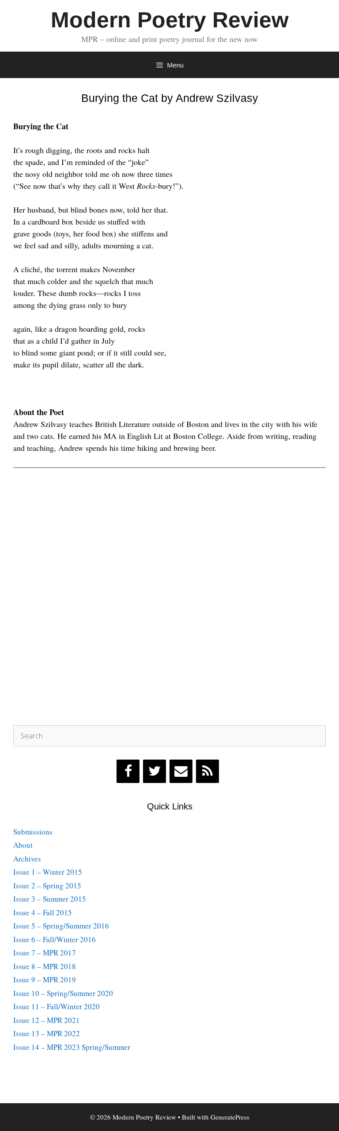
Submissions (33, 832)
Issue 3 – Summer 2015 (49, 899)
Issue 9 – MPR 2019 (44, 979)
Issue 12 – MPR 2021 (46, 1020)
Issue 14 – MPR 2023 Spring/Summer (71, 1047)
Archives (27, 859)
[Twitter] (154, 771)
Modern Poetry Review (170, 19)
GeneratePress (230, 1116)
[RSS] (207, 771)
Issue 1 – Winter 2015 (47, 872)
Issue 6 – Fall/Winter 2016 (54, 939)
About (23, 845)
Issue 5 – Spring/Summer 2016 (61, 926)
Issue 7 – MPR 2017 (44, 952)
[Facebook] (128, 771)
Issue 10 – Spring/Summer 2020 (63, 993)
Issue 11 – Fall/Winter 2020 (56, 1006)
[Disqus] (169, 594)
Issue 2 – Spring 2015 (47, 885)
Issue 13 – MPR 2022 (46, 1033)
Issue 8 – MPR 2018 (44, 966)
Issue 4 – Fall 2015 (42, 912)
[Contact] (181, 771)
